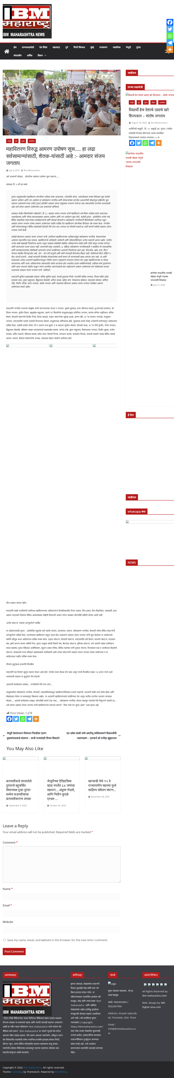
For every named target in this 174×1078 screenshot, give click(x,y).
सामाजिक (116, 47)
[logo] (27, 983)
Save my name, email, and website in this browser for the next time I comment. (57, 940)
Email (7, 905)
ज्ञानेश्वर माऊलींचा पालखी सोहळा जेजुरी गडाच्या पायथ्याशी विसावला (161, 276)
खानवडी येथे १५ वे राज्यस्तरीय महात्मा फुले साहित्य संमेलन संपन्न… (102, 785)
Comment (10, 842)
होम (15, 47)
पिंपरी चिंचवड (79, 47)
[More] (36, 719)
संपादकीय (18, 55)
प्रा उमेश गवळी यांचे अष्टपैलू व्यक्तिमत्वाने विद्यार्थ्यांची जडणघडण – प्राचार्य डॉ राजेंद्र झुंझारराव (91, 735)
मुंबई (92, 47)
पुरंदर (138, 47)
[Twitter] (16, 719)
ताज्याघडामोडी (28, 47)
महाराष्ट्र (56, 47)
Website (8, 922)
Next (113, 470)
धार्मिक (29, 55)
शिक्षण (40, 55)
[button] (45, 55)
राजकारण (103, 47)
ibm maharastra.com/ (154, 995)
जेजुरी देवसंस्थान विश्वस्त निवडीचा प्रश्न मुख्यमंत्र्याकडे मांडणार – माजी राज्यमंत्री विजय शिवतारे (33, 735)
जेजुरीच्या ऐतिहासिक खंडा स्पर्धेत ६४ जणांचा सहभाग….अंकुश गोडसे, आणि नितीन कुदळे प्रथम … (61, 790)
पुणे (66, 47)
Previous (10, 470)
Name (8, 889)
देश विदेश (43, 47)
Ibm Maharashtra (32, 170)
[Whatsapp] (23, 719)
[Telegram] (29, 719)
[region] (61, 471)
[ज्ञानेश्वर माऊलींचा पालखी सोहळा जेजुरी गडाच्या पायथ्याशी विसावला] (137, 278)
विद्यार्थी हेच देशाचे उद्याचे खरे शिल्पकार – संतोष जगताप (149, 113)
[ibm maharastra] (7, 51)
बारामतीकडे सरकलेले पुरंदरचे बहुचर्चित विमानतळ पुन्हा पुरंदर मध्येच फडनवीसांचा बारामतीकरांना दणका (19, 790)
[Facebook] (9, 719)
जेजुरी (128, 47)
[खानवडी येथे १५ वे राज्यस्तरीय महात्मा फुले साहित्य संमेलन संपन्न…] (103, 759)
